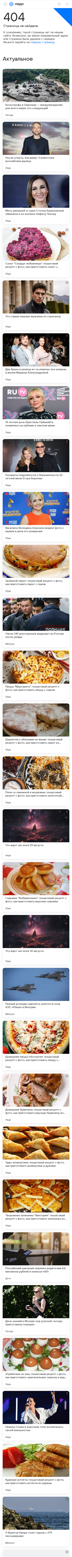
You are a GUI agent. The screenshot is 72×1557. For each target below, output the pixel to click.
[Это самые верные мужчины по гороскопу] (36, 305)
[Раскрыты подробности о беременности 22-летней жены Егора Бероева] (36, 464)
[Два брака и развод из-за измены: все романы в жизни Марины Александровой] (36, 358)
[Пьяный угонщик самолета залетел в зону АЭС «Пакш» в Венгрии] (36, 992)
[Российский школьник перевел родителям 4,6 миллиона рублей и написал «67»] (36, 1257)
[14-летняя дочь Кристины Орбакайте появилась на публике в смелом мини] (36, 411)
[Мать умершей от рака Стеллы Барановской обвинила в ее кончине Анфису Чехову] (36, 199)
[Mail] (11, 4)
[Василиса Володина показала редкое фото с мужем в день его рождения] (36, 517)
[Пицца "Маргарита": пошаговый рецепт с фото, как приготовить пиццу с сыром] (36, 675)
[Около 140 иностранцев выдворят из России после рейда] (36, 622)
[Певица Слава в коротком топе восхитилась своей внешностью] (36, 1415)
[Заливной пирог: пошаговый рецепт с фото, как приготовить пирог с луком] (36, 569)
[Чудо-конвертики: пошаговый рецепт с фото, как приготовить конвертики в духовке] (36, 1151)
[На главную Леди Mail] (18, 4)
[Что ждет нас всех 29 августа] (36, 834)
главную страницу (42, 42)
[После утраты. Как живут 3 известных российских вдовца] (36, 146)
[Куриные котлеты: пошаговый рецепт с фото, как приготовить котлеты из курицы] (36, 1468)
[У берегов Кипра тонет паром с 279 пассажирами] (36, 1521)
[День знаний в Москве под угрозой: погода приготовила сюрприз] (36, 1310)
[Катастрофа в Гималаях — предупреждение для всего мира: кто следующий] (36, 93)
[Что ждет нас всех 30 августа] (36, 940)
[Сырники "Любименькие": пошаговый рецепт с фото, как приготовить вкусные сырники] (36, 887)
